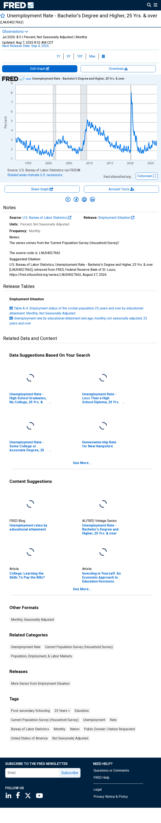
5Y (68, 56)
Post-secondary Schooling (30, 711)
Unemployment (94, 720)
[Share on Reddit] (84, 199)
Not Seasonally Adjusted (70, 738)
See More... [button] (82, 463)
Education (82, 711)
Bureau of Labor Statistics (30, 729)
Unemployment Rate (25, 647)
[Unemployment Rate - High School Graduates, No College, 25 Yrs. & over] (30, 378)
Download (116, 69)
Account (119, 189)
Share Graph (40, 189)
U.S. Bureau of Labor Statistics (45, 218)
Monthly (59, 729)
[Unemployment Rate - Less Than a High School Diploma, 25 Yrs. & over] (103, 378)
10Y (80, 56)
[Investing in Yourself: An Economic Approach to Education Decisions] (103, 552)
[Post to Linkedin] (92, 199)
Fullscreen (145, 176)
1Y (58, 56)
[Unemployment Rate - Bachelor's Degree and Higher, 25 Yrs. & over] (103, 504)
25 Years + (62, 711)
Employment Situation (114, 218)
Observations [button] (13, 31)
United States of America (29, 738)
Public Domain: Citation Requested (109, 729)
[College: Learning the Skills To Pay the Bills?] (30, 552)
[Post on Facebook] (76, 199)
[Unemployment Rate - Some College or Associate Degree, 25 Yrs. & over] (30, 426)
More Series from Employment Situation (40, 684)
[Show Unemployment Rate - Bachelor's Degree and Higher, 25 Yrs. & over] (78, 78)
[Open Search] (149, 5)
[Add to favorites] (2, 15)
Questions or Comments (111, 770)
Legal (97, 789)
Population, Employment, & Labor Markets (41, 656)
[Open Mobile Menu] (155, 5)
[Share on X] (67, 199)
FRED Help (101, 778)
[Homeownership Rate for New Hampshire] (103, 426)
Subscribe (69, 773)
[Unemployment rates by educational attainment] (30, 504)
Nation (74, 729)
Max (92, 56)
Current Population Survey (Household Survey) (79, 647)
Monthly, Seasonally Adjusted (32, 620)
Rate (113, 720)
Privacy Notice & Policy (110, 797)
